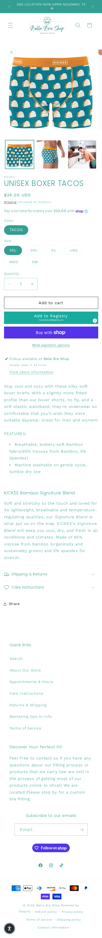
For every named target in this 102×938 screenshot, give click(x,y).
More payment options (51, 345)
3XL (13, 250)
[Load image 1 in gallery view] (19, 154)
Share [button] (14, 604)
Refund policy (46, 911)
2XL (36, 250)
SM (37, 262)
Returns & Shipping (28, 705)
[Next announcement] (93, 6)
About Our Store (25, 670)
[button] (10, 25)
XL (56, 250)
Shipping (10, 202)
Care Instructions (26, 693)
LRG (76, 250)
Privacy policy (72, 911)
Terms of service (39, 919)
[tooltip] (95, 320)
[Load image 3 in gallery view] (82, 154)
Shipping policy (69, 919)
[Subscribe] (81, 830)
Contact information (53, 927)
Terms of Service (25, 728)
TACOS (16, 230)
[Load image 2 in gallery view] (51, 154)
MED (16, 262)
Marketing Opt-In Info (30, 716)
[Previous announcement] (9, 6)
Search (16, 658)
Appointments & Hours (31, 682)
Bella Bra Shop (48, 905)
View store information (31, 372)
